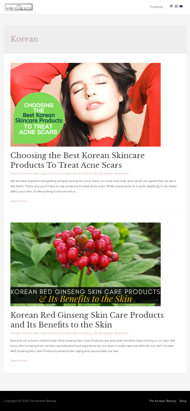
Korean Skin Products (76, 173)
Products (156, 7)
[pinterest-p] (172, 6)
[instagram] (177, 6)
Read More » (19, 201)
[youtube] (181, 6)
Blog (183, 401)
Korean (15, 173)
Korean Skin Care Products (41, 173)
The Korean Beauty (162, 401)
